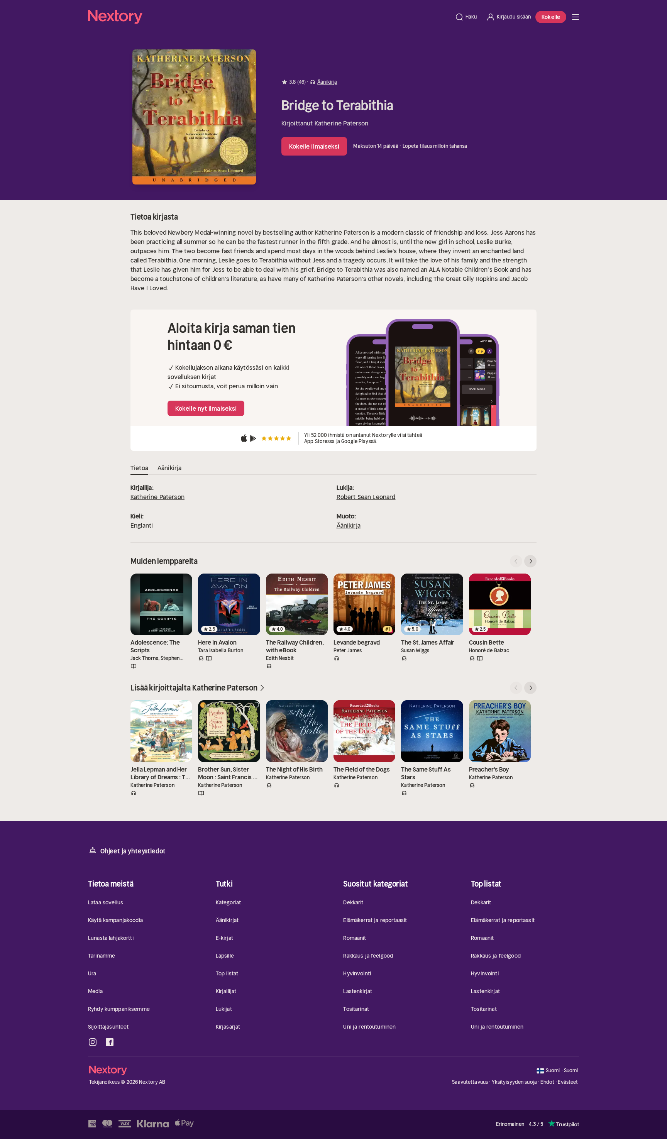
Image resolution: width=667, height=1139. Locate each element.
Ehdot (547, 1082)
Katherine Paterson (342, 123)
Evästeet (568, 1082)
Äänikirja (349, 525)
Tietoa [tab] (139, 468)
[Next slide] (530, 561)
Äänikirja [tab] (169, 468)
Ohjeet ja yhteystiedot (133, 851)
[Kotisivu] (269, 17)
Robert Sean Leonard (366, 497)
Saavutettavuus (470, 1082)
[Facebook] (109, 1042)
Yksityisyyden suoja (514, 1082)
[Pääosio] (575, 17)
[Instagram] (92, 1042)
